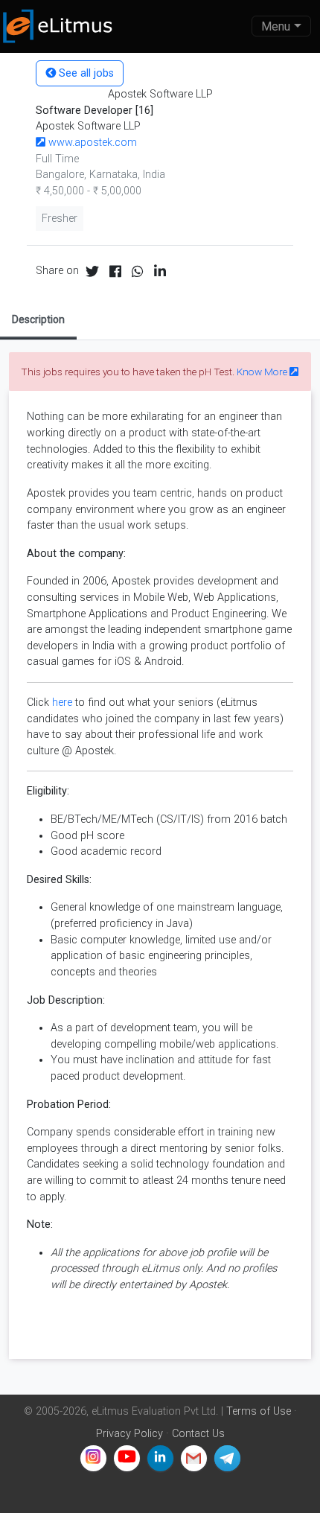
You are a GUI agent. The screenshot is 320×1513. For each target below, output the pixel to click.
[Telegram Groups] (227, 1458)
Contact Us (198, 1433)
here (62, 702)
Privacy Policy (129, 1433)
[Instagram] (93, 1458)
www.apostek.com (91, 142)
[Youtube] (127, 1458)
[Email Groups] (194, 1458)
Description (38, 319)
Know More (263, 372)
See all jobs (85, 73)
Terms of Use (258, 1411)
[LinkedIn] (160, 1458)
